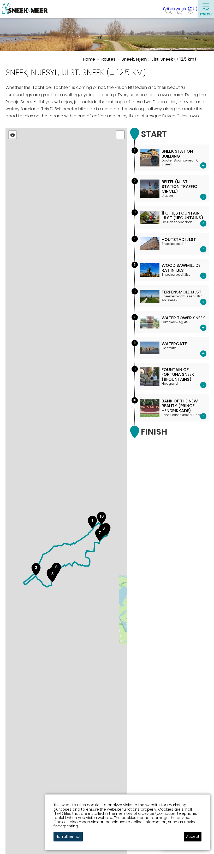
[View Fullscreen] (120, 135)
